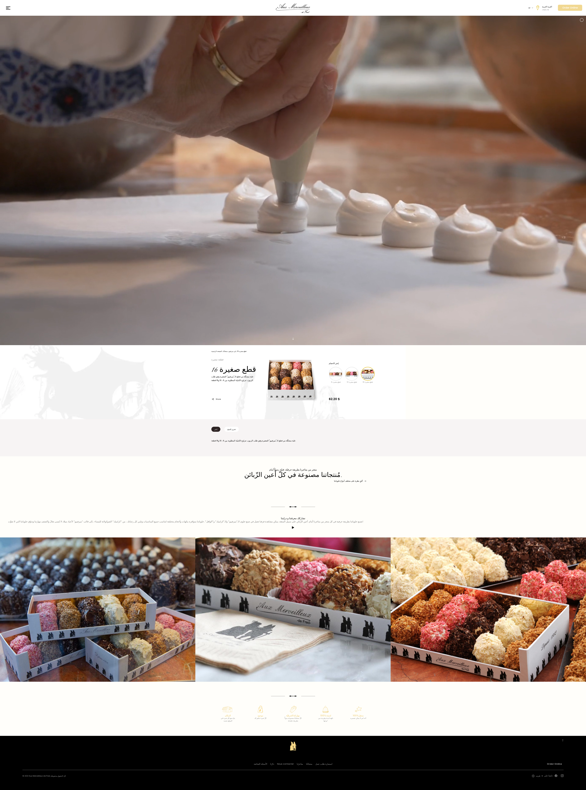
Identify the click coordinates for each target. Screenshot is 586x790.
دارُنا (272, 763)
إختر (215, 429)
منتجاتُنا (309, 763)
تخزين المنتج (231, 429)
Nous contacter (285, 763)
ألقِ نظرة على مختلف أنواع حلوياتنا (348, 480)
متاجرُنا (300, 763)
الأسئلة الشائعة (260, 763)
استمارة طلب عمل (323, 763)
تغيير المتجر (545, 9)
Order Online (570, 7)
